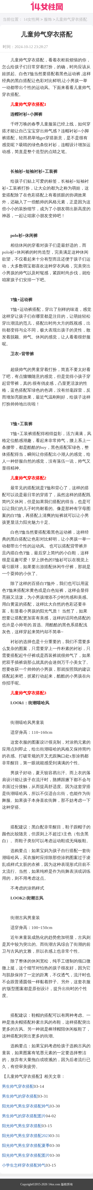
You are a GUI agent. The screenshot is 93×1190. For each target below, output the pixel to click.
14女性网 (31, 19)
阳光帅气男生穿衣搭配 (22, 1126)
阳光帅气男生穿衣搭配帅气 (26, 1106)
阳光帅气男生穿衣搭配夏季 (26, 1145)
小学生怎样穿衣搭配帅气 (24, 1165)
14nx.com (54, 1184)
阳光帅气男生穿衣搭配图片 (26, 1155)
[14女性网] (47, 6)
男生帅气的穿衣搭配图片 (24, 1116)
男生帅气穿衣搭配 (18, 1086)
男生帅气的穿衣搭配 (20, 1096)
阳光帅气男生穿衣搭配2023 (26, 1136)
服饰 (48, 19)
